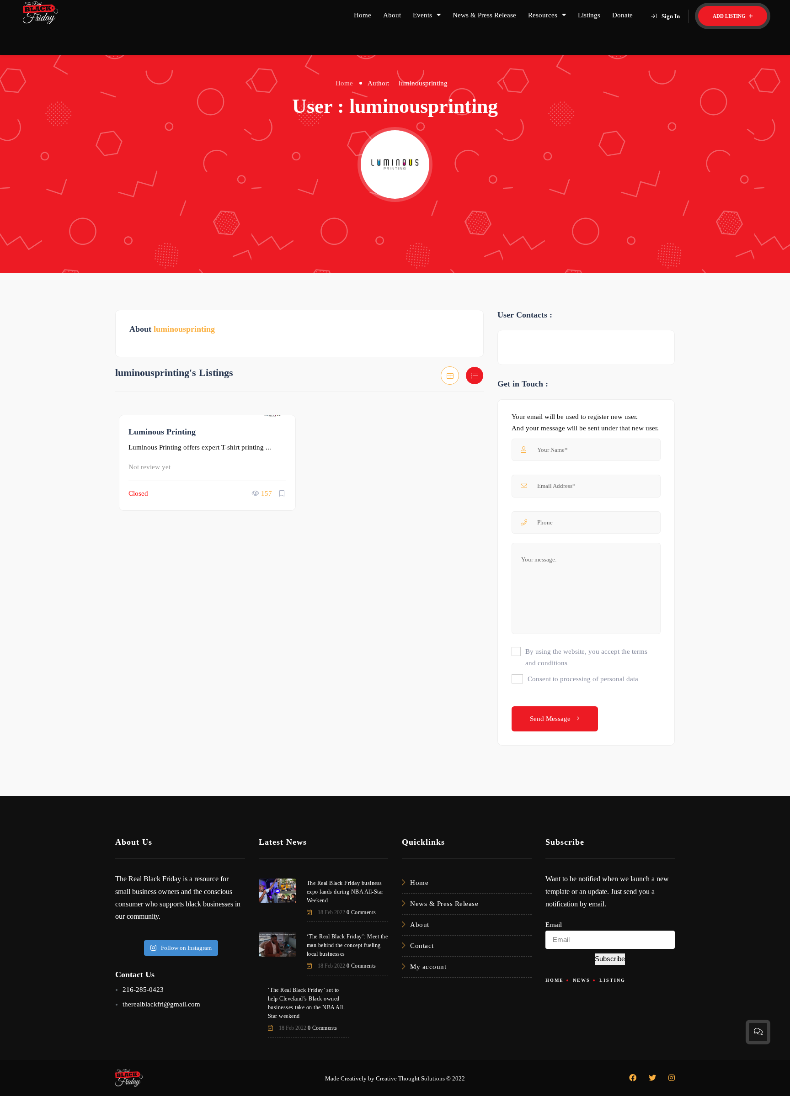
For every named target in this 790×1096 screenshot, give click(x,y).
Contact (422, 945)
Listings (589, 15)
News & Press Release (484, 15)
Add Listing (730, 16)
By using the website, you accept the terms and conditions (586, 657)
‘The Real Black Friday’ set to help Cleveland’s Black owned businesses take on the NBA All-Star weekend (307, 1003)
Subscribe (610, 959)
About (392, 15)
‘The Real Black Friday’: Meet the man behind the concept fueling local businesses (347, 945)
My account (428, 966)
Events (422, 15)
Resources (542, 15)
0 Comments (361, 912)
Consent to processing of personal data (583, 679)
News (581, 980)
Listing (612, 980)
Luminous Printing (162, 431)
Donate (622, 15)
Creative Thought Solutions (410, 1078)
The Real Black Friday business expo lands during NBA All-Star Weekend (345, 892)
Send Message (551, 718)
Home (362, 15)
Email (553, 924)
